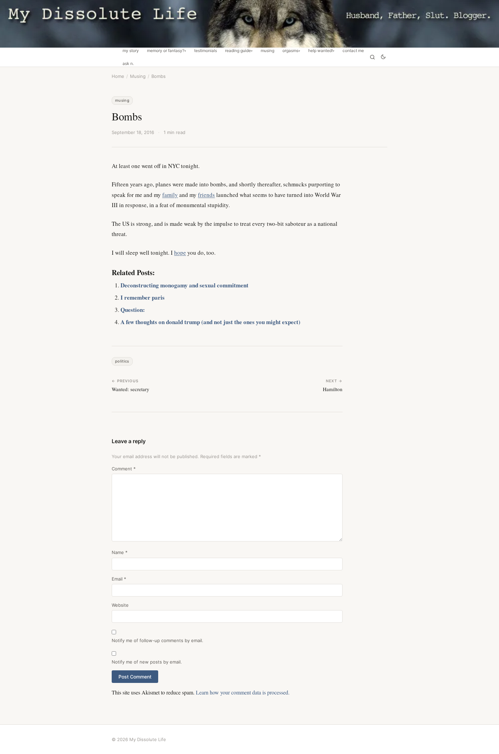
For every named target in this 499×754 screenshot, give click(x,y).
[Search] (372, 57)
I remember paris (143, 297)
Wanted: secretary (130, 389)
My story (131, 50)
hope (180, 252)
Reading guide (238, 50)
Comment (124, 468)
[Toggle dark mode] (383, 57)
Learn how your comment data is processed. (243, 692)
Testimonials (205, 50)
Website (120, 605)
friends (206, 195)
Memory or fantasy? (165, 50)
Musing (267, 50)
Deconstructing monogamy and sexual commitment (184, 285)
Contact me (353, 50)
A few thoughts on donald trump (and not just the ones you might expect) (210, 322)
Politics (122, 361)
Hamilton (333, 389)
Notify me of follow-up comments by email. (157, 640)
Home (118, 76)
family (170, 195)
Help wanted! (320, 50)
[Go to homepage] (249, 24)
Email (119, 579)
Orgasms (290, 50)
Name (120, 552)
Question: (133, 309)
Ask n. (128, 63)
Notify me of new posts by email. (147, 662)
